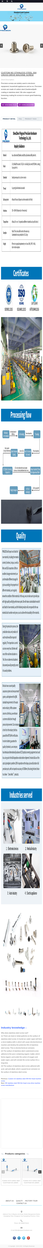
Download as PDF (28, 105)
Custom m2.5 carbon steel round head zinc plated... (11, 1181)
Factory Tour (31, 1201)
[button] (41, 46)
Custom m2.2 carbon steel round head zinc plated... (32, 1181)
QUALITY (19, 1201)
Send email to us (10, 105)
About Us (10, 1201)
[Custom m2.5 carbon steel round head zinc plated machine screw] (11, 1168)
